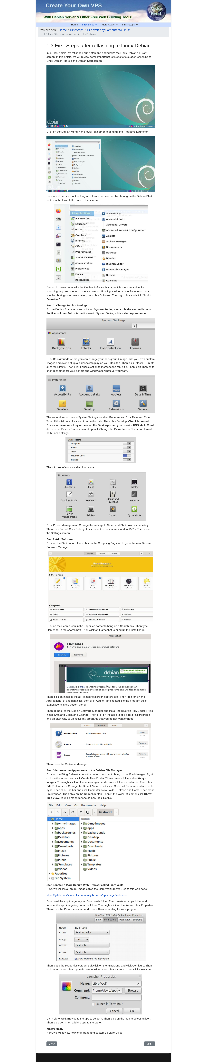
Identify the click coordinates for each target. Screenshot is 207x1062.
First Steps (88, 24)
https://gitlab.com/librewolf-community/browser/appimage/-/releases (86, 895)
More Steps (108, 24)
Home (74, 24)
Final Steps (128, 24)
